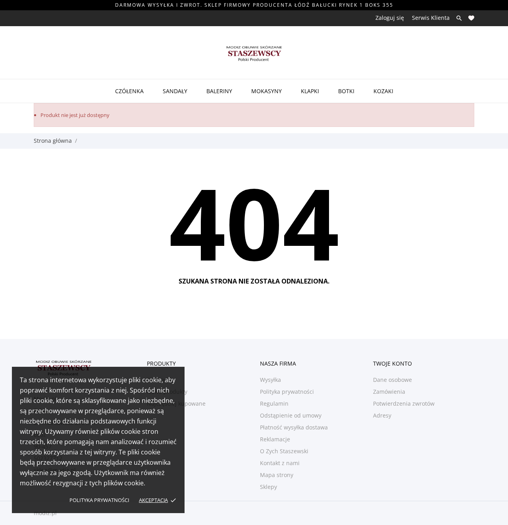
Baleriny (219, 91)
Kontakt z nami (280, 463)
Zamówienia (389, 391)
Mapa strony (276, 475)
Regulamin (274, 403)
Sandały (175, 91)
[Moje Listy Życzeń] (471, 18)
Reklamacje (275, 439)
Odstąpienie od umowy (290, 415)
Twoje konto (392, 363)
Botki (346, 91)
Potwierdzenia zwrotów (404, 403)
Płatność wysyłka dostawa (294, 427)
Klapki (310, 91)
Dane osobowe (392, 379)
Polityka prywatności (99, 500)
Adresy (382, 415)
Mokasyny (266, 91)
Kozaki (383, 91)
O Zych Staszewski (284, 451)
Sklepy (268, 487)
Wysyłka (270, 379)
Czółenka (129, 91)
